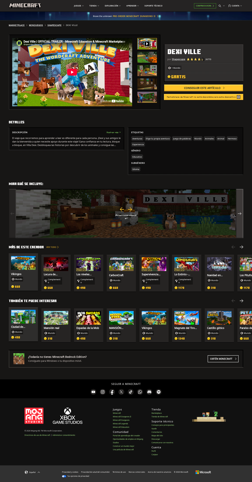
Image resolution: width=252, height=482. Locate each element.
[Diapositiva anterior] (233, 247)
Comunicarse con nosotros (162, 442)
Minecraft (117, 413)
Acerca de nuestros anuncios (159, 472)
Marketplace (17, 25)
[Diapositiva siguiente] (241, 247)
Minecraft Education (121, 427)
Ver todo (51, 247)
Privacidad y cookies (70, 472)
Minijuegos (36, 25)
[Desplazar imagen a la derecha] (239, 213)
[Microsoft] (203, 472)
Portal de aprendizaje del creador (126, 435)
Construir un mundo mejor (123, 446)
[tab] (147, 43)
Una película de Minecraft (123, 449)
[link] (93, 392)
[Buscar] (222, 6)
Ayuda (154, 428)
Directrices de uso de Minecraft (37, 435)
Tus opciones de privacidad (78, 476)
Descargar (156, 439)
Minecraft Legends (120, 423)
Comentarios (157, 432)
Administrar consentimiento (63, 435)
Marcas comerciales (137, 472)
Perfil (154, 451)
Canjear (155, 454)
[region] (126, 214)
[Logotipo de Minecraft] (25, 6)
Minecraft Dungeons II (122, 416)
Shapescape (55, 25)
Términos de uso (119, 472)
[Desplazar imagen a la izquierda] (12, 213)
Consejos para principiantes (163, 425)
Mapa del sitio (157, 435)
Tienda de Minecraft (160, 416)
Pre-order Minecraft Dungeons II (134, 16)
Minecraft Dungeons (121, 420)
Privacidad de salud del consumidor (95, 472)
